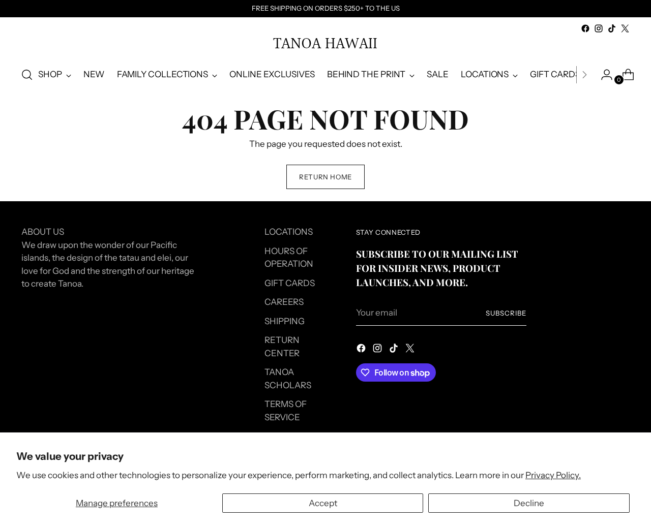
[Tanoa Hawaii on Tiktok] (611, 28)
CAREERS (284, 302)
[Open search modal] (27, 75)
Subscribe (506, 313)
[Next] (584, 74)
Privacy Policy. (553, 475)
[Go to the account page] (603, 75)
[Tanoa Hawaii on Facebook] (585, 28)
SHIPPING (284, 321)
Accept (323, 503)
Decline (529, 503)
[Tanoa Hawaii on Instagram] (598, 28)
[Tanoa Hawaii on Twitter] (625, 28)
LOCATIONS (288, 232)
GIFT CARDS (289, 283)
